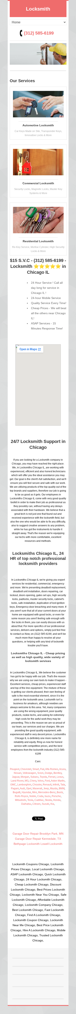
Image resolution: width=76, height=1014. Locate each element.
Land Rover (17, 780)
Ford (47, 780)
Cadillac (39, 800)
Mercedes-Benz (47, 792)
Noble (32, 796)
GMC (13, 784)
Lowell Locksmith (51, 843)
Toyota (43, 776)
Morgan (25, 776)
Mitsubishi (20, 800)
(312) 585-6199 (39, 33)
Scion (40, 773)
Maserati (37, 788)
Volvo (40, 780)
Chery (33, 780)
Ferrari (52, 776)
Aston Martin (58, 780)
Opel (28, 788)
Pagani (15, 788)
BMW (61, 788)
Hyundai (26, 792)
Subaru (34, 776)
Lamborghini (24, 784)
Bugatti (16, 792)
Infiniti (56, 784)
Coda (40, 796)
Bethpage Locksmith (27, 843)
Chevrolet (25, 769)
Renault (47, 784)
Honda (57, 800)
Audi (22, 788)
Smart (35, 769)
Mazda (54, 788)
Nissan (17, 773)
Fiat (42, 769)
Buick (60, 792)
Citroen (36, 803)
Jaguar (15, 776)
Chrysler (37, 784)
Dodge (48, 773)
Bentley (58, 773)
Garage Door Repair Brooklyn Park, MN (38, 833)
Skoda (48, 800)
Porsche (56, 796)
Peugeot (14, 769)
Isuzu (47, 796)
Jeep (46, 788)
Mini (34, 792)
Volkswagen (29, 773)
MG (27, 780)
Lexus (60, 776)
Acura (62, 769)
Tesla (30, 800)
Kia (52, 803)
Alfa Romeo (51, 769)
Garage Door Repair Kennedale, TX (38, 838)
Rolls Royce (21, 796)
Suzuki (45, 803)
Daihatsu (26, 803)
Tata (62, 784)
